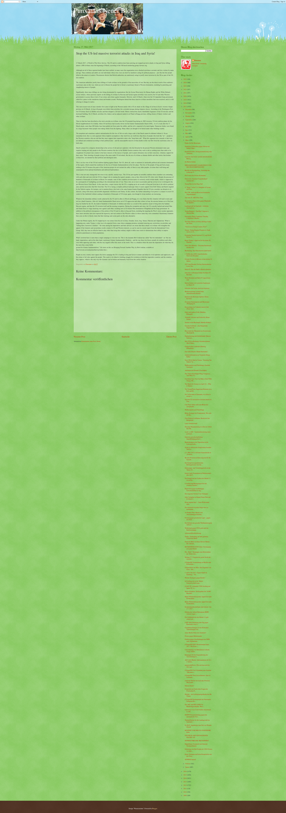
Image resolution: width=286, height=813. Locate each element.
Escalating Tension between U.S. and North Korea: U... (198, 236)
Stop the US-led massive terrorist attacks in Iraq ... (198, 400)
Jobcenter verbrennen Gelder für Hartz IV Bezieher (198, 274)
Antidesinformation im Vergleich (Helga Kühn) (197, 356)
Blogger (154, 808)
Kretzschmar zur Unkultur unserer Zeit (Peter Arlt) (197, 308)
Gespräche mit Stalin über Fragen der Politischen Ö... (196, 690)
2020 (185, 96)
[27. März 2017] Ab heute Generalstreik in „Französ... (198, 453)
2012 (185, 785)
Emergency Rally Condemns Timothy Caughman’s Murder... (196, 217)
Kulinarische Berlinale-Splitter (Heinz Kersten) (197, 298)
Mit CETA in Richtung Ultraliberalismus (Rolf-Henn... (197, 342)
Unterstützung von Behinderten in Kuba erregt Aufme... (197, 651)
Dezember (188, 109)
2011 (185, 788)
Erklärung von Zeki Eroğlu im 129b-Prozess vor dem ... (198, 750)
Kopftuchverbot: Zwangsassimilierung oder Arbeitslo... (198, 152)
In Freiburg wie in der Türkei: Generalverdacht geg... (194, 582)
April (187, 137)
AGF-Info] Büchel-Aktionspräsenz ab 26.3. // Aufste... (198, 661)
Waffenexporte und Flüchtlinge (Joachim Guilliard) (197, 366)
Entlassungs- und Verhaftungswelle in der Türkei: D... (197, 469)
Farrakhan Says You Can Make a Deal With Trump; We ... (198, 380)
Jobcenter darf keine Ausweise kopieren (197, 288)
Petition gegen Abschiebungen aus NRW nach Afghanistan (197, 640)
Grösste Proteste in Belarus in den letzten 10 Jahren (198, 260)
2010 (185, 792)
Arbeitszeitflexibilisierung (193, 533)
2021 (185, 93)
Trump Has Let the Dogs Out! (194, 184)
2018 (185, 103)
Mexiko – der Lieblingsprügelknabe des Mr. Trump (198, 695)
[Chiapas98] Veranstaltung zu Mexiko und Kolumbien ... (198, 563)
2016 (185, 771)
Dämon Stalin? (189, 686)
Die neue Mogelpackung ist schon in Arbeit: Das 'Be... (198, 428)
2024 (185, 82)
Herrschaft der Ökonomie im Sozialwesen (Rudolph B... (198, 332)
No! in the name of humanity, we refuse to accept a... (198, 395)
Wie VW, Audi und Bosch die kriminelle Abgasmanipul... (197, 193)
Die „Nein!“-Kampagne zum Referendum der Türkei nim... (198, 553)
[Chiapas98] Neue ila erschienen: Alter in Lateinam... (197, 676)
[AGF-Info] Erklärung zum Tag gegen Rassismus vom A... (196, 623)
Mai (186, 133)
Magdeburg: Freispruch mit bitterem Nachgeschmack (196, 745)
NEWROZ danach (190, 759)
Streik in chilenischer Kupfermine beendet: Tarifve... (198, 448)
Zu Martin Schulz (190, 162)
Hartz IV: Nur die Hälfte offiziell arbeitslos (198, 269)
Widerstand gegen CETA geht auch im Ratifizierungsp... (196, 529)
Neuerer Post (79, 336)
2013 (185, 782)
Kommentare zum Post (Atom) (91, 341)
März (187, 140)
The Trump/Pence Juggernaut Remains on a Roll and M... (198, 390)
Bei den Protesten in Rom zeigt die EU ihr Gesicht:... (198, 459)
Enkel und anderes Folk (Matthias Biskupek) (195, 313)
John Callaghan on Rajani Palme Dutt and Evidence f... (197, 498)
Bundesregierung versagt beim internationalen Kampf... (194, 292)
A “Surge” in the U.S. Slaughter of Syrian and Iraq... (198, 188)
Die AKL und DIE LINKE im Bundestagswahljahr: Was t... (194, 705)
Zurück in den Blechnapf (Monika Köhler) (198, 322)
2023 (185, 86)
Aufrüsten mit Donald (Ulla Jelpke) (196, 370)
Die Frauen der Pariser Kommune (195, 175)
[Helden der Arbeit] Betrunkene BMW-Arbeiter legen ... (197, 613)
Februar (188, 764)
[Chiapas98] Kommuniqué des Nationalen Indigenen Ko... (198, 700)
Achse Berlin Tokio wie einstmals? (195, 633)
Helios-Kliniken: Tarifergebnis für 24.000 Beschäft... (198, 592)
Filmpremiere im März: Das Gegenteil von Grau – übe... (198, 568)
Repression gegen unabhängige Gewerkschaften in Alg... (194, 490)
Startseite (126, 336)
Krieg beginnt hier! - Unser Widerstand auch (197, 503)
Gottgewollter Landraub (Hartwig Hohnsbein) (195, 347)
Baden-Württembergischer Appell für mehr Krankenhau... (198, 598)
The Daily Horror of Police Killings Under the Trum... (198, 222)
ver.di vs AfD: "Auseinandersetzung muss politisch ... (197, 433)
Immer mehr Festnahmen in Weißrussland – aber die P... (198, 474)
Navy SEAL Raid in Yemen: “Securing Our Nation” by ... (198, 361)
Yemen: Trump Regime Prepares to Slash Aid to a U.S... (197, 231)
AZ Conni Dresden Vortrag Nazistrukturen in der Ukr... (198, 265)
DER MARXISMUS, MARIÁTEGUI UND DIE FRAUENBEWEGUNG (198, 166)
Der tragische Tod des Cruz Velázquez (196, 494)
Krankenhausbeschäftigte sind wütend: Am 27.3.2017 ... (198, 608)
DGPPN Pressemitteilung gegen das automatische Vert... (196, 716)
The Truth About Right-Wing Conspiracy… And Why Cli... (198, 375)
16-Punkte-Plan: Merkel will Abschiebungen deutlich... (194, 513)
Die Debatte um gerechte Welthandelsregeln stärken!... (198, 524)
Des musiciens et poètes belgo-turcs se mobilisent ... (196, 508)
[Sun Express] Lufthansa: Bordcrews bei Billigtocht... (197, 419)
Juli (186, 126)
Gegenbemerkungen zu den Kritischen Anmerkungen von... (196, 628)
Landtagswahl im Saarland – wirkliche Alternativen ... (197, 207)
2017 (185, 106)
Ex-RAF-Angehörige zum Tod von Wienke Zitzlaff (198, 726)
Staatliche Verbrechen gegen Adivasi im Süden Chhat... (197, 147)
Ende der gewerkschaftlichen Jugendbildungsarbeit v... (194, 438)
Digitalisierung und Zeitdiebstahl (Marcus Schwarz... (198, 337)
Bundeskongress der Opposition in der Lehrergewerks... (196, 443)
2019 (185, 100)
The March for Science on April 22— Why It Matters (198, 385)
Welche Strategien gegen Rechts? (195, 578)
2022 (185, 89)
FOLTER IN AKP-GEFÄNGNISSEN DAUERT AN (196, 736)
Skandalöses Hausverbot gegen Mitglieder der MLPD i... (198, 202)
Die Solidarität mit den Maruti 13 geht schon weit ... (196, 618)
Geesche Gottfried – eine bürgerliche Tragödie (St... (196, 327)
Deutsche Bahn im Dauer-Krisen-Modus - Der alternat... (197, 543)
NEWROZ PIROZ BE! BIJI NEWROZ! (197, 741)
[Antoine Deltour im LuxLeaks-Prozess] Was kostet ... (197, 682)
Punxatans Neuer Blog (104, 10)
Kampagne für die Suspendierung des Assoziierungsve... (196, 656)
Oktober (188, 116)
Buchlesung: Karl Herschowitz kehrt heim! (198, 251)
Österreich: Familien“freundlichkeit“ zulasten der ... (196, 180)
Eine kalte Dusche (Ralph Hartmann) (196, 351)
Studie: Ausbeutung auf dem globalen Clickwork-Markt (196, 537)
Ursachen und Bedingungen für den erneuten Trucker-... (196, 484)
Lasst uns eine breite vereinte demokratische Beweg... (198, 158)
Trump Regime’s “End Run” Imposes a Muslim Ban (197, 212)
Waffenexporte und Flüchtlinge (194, 410)
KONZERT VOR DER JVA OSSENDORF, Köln (198, 731)
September (188, 120)
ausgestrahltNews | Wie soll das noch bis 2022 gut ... (197, 666)
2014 (185, 778)
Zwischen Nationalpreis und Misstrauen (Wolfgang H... (197, 303)
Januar (187, 767)
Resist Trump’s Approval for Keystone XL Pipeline (198, 241)
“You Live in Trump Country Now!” (196, 227)
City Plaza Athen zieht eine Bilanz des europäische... (196, 406)
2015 (185, 775)
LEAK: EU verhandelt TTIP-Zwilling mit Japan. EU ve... (197, 587)
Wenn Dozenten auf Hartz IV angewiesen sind (197, 279)
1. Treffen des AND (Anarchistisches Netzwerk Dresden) (196, 255)
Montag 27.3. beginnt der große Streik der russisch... (198, 558)
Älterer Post (171, 336)
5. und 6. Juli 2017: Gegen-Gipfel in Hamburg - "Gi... (196, 574)
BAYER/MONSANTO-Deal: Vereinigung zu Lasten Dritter (198, 548)
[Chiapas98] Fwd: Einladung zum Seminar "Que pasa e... (198, 671)
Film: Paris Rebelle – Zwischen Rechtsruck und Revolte (198, 246)
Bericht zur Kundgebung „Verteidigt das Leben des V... (197, 171)
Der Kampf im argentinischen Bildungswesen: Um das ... (194, 464)
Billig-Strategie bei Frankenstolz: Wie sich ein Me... (198, 414)
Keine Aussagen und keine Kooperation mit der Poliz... (198, 755)
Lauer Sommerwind (191, 423)
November (188, 113)
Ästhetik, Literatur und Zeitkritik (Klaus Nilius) (197, 318)
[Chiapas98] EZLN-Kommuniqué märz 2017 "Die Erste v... (197, 645)
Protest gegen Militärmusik (193, 636)
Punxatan (197, 60)
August (187, 123)
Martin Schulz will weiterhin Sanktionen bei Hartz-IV (197, 284)
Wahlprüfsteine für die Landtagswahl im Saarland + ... (197, 721)
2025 (185, 79)
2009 (185, 795)
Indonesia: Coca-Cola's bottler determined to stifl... (198, 711)
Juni (186, 130)
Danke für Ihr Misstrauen (192, 143)
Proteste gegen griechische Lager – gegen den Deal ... (197, 519)
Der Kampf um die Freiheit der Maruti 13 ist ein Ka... (197, 479)
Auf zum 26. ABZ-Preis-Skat (194, 197)
